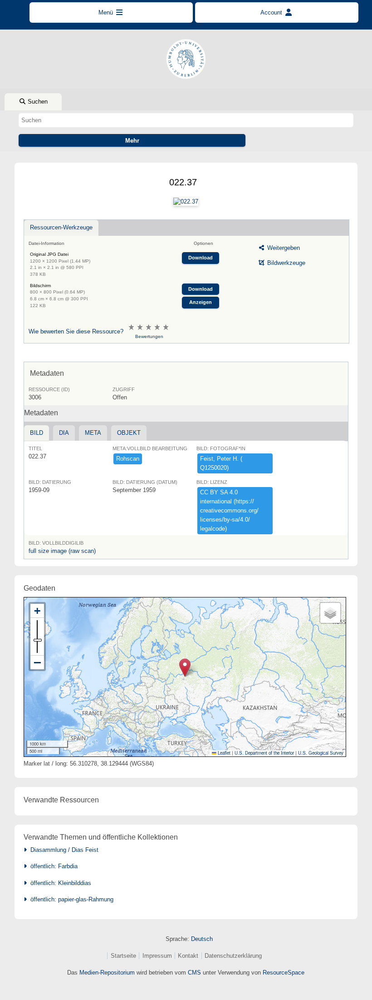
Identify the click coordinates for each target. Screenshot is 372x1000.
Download (200, 257)
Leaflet (223, 753)
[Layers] (330, 613)
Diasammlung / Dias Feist (62, 849)
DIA (64, 432)
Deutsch (202, 938)
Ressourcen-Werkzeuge (61, 227)
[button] (185, 667)
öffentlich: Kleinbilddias (59, 883)
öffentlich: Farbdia (52, 866)
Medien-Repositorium (107, 972)
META (93, 432)
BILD (36, 432)
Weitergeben (282, 247)
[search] (186, 120)
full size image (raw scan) (62, 550)
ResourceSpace (283, 972)
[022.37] (185, 202)
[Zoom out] (37, 662)
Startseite (123, 955)
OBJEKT (129, 432)
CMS (194, 972)
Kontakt (188, 955)
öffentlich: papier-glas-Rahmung (70, 899)
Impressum (157, 955)
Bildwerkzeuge (285, 262)
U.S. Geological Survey (320, 753)
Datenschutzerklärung (233, 955)
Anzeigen (200, 302)
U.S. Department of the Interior (264, 753)
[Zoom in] (37, 611)
